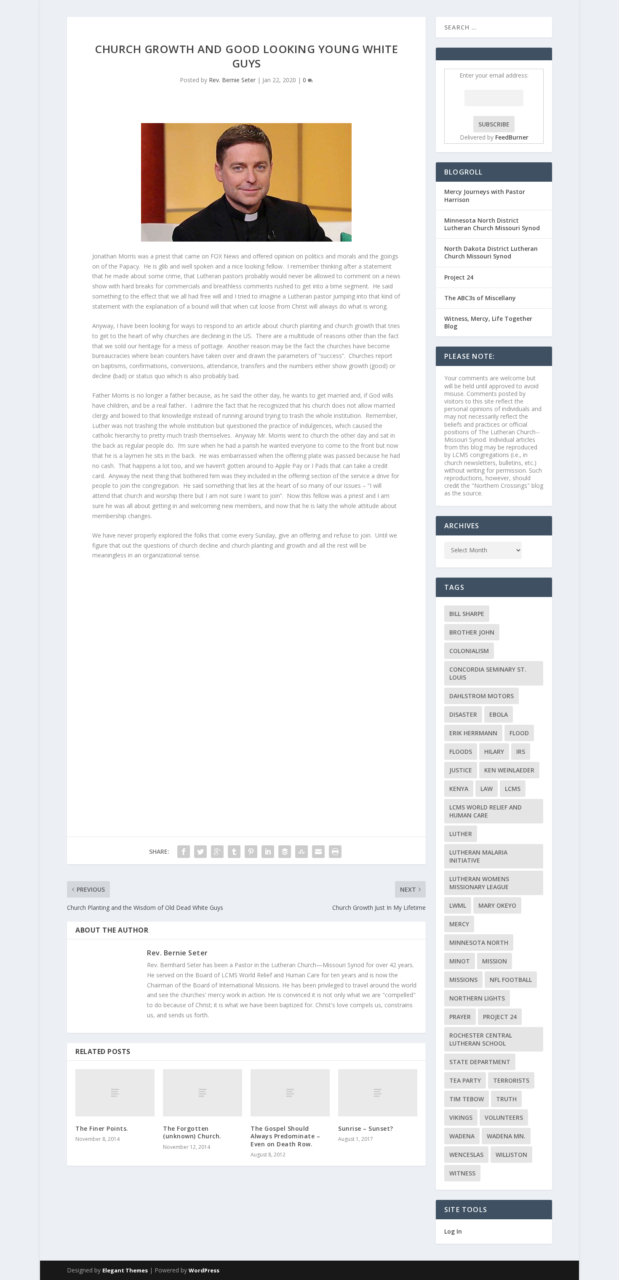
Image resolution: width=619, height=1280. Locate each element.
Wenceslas (466, 1155)
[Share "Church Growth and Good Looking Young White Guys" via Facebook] (183, 851)
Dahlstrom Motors (481, 696)
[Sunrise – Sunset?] (377, 1093)
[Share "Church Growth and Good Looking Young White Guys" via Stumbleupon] (301, 851)
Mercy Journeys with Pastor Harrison (484, 195)
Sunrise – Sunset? (365, 1128)
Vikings (460, 1117)
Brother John (471, 632)
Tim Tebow (466, 1099)
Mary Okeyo (497, 905)
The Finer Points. (101, 1128)
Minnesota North (478, 942)
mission (494, 961)
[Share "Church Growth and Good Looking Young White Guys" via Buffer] (284, 851)
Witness (462, 1173)
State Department (479, 1062)
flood (519, 733)
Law (486, 789)
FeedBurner (511, 137)
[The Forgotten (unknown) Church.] (202, 1093)
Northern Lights (477, 998)
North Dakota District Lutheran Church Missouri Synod (491, 252)
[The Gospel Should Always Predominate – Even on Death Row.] (290, 1093)
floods (460, 752)
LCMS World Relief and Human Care (485, 811)
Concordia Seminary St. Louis (487, 673)
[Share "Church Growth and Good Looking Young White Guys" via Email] (318, 851)
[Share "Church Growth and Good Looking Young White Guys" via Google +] (217, 851)
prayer (460, 1017)
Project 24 (458, 277)
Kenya (458, 789)
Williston (511, 1155)
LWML (457, 905)
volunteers (504, 1117)
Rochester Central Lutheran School (480, 1039)
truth (506, 1099)
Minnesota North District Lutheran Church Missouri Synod (492, 224)
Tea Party (465, 1080)
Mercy (459, 924)
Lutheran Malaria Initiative (478, 856)
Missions (463, 980)
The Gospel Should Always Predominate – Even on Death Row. (285, 1136)
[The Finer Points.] (115, 1093)
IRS (520, 752)
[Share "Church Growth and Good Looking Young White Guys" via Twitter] (200, 851)
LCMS (512, 789)
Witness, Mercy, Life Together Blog (488, 322)
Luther (460, 834)
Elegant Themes (125, 1270)
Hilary (494, 752)
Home (565, 27)
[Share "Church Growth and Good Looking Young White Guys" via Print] (335, 851)
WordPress (204, 1270)
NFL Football (511, 980)
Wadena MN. (506, 1136)
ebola (498, 714)
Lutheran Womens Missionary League (479, 883)
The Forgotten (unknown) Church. (192, 1132)
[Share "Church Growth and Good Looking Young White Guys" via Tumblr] (234, 851)
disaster (463, 714)
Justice (460, 770)
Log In (453, 1231)
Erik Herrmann (473, 733)
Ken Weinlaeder (509, 770)
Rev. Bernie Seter (232, 80)
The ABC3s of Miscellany (480, 298)
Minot (459, 961)
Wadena (462, 1136)
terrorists (511, 1080)
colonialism (469, 651)
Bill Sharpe (466, 614)
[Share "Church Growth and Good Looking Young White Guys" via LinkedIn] (267, 851)
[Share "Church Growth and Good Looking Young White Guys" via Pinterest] (251, 851)
